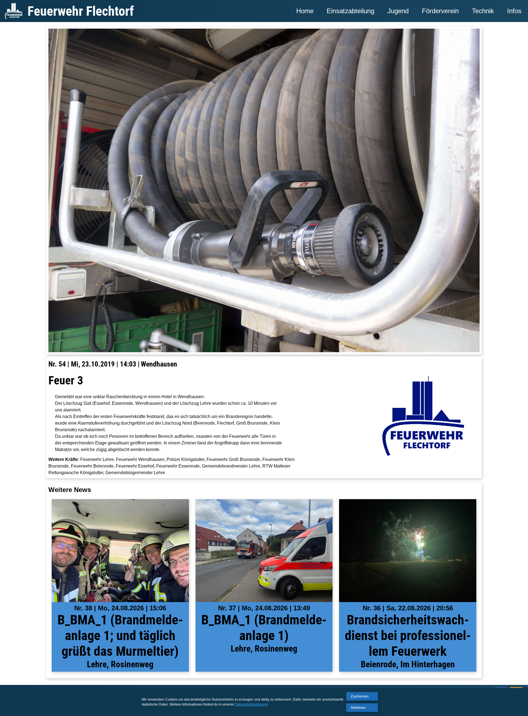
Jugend (398, 11)
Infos (514, 11)
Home (305, 11)
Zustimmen (360, 696)
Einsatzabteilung (350, 11)
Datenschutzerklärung (251, 704)
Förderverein (440, 11)
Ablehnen (358, 708)
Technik (483, 11)
